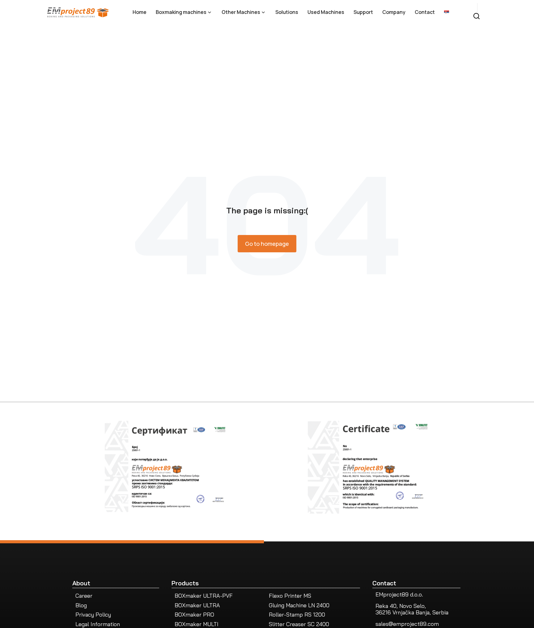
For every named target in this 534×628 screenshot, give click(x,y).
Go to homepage (267, 243)
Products (185, 583)
